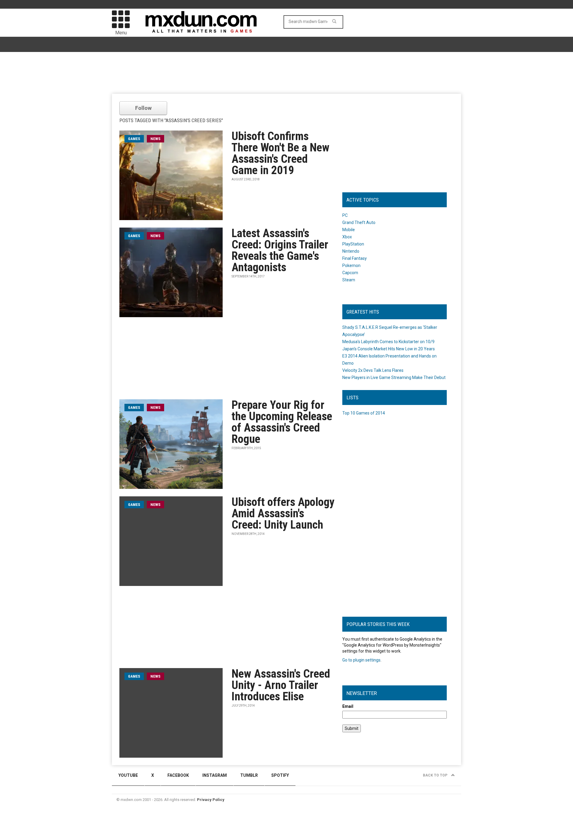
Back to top (435, 775)
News (155, 138)
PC (345, 215)
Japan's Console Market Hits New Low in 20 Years (388, 348)
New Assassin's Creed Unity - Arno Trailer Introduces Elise (281, 685)
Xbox (347, 236)
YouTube (128, 775)
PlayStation (353, 244)
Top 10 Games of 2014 (363, 413)
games (134, 138)
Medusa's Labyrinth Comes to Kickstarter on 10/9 (388, 341)
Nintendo (350, 251)
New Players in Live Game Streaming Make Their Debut (394, 377)
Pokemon (351, 265)
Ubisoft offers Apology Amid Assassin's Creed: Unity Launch (283, 513)
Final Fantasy (354, 258)
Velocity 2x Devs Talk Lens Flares (372, 370)
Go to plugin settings (361, 660)
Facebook (178, 775)
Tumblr (249, 775)
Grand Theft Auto (358, 222)
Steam (348, 279)
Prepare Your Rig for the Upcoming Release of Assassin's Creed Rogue (282, 422)
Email (347, 706)
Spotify (280, 775)
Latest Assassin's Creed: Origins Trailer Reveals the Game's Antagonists (280, 250)
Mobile (348, 229)
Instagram (214, 775)
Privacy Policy (210, 799)
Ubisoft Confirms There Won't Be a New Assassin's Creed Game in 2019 (280, 153)
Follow (143, 108)
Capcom (350, 272)
